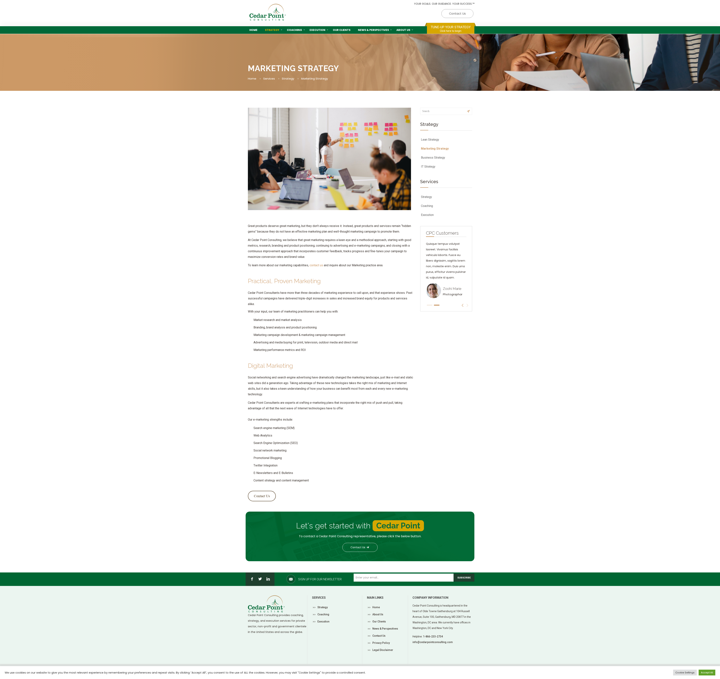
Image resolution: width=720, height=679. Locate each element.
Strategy (288, 79)
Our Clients (379, 621)
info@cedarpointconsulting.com (432, 642)
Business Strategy (433, 157)
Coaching (427, 206)
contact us (316, 265)
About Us (377, 614)
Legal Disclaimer (382, 649)
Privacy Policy (381, 642)
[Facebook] (252, 579)
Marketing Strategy (435, 148)
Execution (427, 215)
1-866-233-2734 (433, 636)
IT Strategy (428, 166)
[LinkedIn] (268, 579)
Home (252, 79)
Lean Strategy (430, 139)
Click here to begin (450, 30)
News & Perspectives (385, 628)
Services (269, 79)
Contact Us (457, 13)
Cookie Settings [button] (684, 672)
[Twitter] (260, 579)
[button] (429, 305)
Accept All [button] (707, 672)
